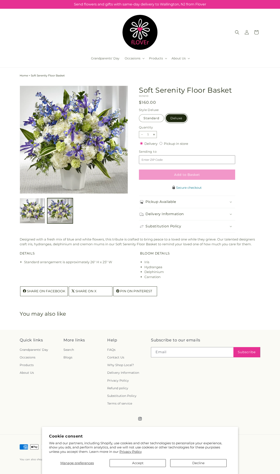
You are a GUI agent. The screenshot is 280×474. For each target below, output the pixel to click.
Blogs (67, 358)
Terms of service (119, 404)
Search (68, 350)
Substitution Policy (121, 396)
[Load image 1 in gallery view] (32, 210)
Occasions (27, 358)
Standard (151, 118)
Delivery (151, 144)
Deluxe (176, 118)
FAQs (111, 350)
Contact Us (115, 358)
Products (27, 365)
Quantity (146, 127)
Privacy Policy (130, 452)
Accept (138, 463)
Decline (198, 463)
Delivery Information (123, 373)
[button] (134, 58)
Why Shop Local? (120, 365)
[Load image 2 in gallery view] (60, 210)
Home (24, 75)
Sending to (154, 151)
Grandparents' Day (34, 350)
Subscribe (247, 352)
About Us (27, 373)
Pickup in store (176, 144)
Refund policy (117, 388)
